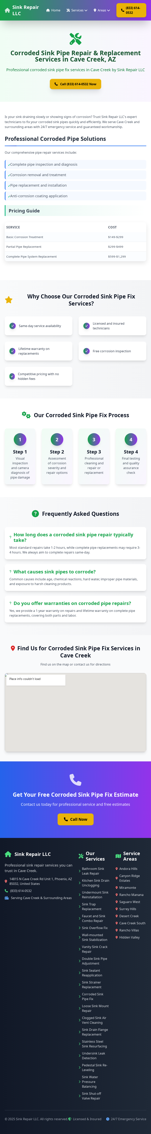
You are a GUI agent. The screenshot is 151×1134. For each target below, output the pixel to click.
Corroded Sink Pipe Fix (92, 996)
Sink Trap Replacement (91, 906)
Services (77, 10)
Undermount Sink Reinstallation (95, 894)
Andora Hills (128, 869)
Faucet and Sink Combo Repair (93, 918)
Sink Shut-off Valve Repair (91, 1095)
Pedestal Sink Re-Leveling (94, 1067)
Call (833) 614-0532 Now (78, 84)
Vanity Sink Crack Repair (95, 949)
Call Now (78, 819)
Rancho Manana (131, 895)
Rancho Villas (129, 930)
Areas (102, 10)
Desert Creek (129, 916)
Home (55, 10)
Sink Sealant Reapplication (92, 972)
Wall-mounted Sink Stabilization (94, 937)
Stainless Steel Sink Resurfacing (94, 1043)
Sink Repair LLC (25, 10)
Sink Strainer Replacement (91, 984)
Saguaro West (129, 902)
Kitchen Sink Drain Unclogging (95, 882)
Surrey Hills (127, 909)
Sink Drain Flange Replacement (95, 1032)
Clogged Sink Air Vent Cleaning (94, 1020)
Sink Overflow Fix (95, 928)
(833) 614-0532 (133, 10)
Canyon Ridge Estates (129, 878)
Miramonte (127, 887)
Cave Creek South (132, 923)
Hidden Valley (129, 937)
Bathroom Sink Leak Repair (93, 871)
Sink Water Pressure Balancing (90, 1082)
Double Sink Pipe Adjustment (94, 961)
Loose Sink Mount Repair (95, 1008)
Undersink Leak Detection (93, 1055)
